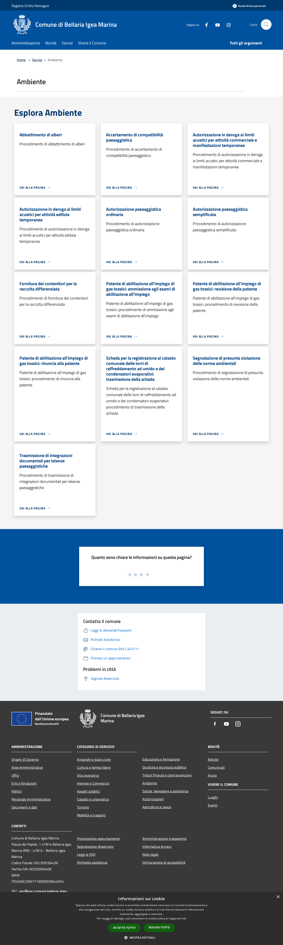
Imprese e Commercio (93, 783)
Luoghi (213, 797)
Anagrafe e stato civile (94, 759)
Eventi (213, 805)
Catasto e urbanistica (93, 799)
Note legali (150, 854)
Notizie (213, 759)
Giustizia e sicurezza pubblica (164, 767)
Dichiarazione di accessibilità (163, 862)
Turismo (83, 807)
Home (21, 60)
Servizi (37, 60)
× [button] (278, 897)
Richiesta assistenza (92, 862)
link (184, 918)
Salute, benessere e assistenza (165, 791)
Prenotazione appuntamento (98, 838)
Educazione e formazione (161, 759)
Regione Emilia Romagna (30, 5)
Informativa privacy (157, 846)
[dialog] (141, 918)
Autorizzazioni (153, 799)
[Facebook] (204, 24)
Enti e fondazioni (24, 783)
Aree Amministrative (27, 767)
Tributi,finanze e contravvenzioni (167, 775)
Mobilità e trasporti (91, 815)
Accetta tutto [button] (124, 928)
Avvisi (212, 775)
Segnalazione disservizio (95, 846)
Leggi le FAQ (86, 854)
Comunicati (216, 767)
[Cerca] (266, 24)
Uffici (15, 775)
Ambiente (149, 783)
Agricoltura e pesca (156, 807)
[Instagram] (226, 24)
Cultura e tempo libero (94, 767)
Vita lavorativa (88, 775)
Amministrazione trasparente (164, 838)
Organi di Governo (25, 759)
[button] (141, 937)
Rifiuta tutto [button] (159, 927)
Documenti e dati (24, 807)
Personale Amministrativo (31, 799)
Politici (16, 791)
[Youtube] (215, 24)
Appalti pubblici (88, 791)
